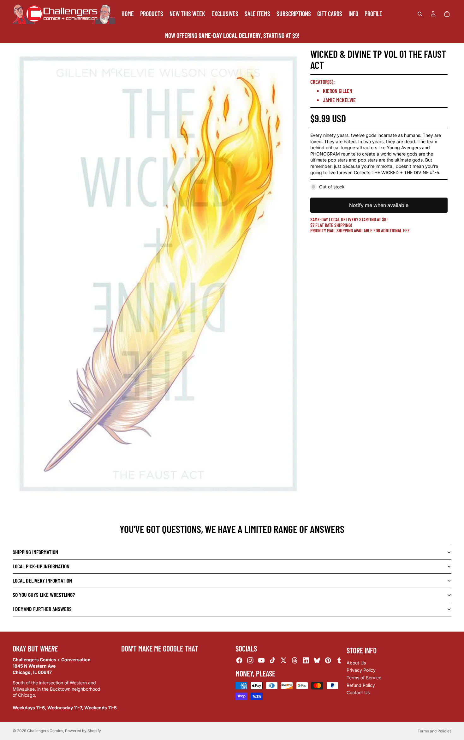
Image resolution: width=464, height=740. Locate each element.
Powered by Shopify (83, 730)
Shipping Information (35, 551)
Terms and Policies (434, 731)
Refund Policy (361, 685)
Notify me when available (378, 205)
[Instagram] (250, 660)
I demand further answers (42, 608)
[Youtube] (261, 660)
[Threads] (295, 660)
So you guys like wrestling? (44, 594)
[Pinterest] (328, 660)
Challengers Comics (45, 730)
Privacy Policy (361, 670)
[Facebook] (239, 660)
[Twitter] (283, 660)
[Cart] (447, 14)
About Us (356, 662)
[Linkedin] (306, 660)
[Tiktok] (272, 660)
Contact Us (358, 692)
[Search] (420, 14)
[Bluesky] (317, 660)
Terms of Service (364, 677)
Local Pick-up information (41, 566)
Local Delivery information (42, 580)
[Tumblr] (339, 660)
